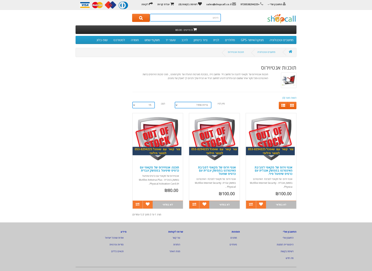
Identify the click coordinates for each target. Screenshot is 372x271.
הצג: (163, 103)
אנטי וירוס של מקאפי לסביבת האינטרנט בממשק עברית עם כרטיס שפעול (217, 170)
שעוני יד (170, 40)
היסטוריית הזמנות (285, 244)
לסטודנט (119, 40)
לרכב (184, 40)
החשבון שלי (288, 237)
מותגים (233, 237)
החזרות (176, 244)
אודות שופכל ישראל (114, 237)
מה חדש (290, 258)
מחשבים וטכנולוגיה (281, 40)
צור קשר (176, 237)
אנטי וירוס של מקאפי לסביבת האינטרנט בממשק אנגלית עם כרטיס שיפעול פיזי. (273, 170)
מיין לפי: (221, 103)
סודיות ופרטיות (116, 244)
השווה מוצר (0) (289, 97)
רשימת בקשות (287, 251)
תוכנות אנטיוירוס (236, 52)
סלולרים (230, 40)
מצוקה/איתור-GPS (252, 40)
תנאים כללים (117, 251)
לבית (216, 40)
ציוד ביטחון (201, 40)
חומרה (135, 40)
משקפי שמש (152, 40)
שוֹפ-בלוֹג (102, 40)
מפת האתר (174, 251)
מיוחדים (233, 244)
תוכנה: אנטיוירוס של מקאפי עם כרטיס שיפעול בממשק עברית (159, 169)
